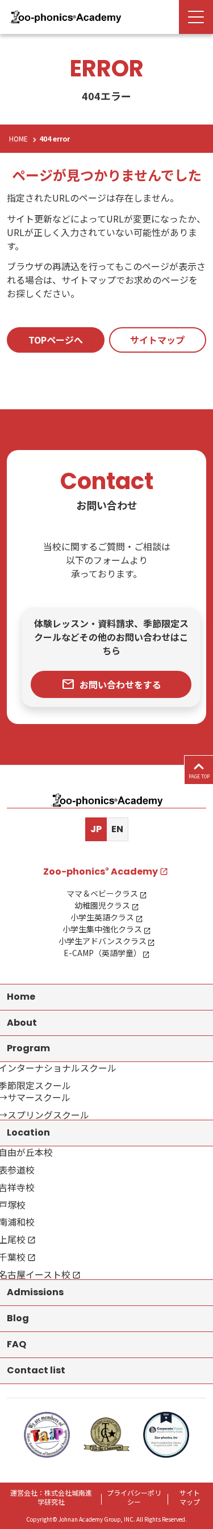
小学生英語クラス (102, 917)
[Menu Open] (196, 17)
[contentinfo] (106, 1147)
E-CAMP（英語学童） (102, 952)
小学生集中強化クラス (102, 929)
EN (117, 829)
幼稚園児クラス (102, 905)
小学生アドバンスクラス (103, 940)
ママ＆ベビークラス (102, 893)
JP (96, 829)
